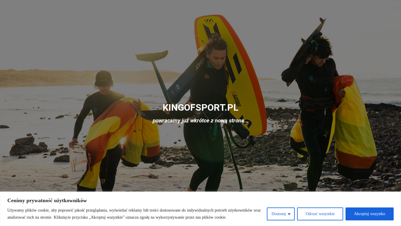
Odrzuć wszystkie (320, 214)
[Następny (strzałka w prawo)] (390, 113)
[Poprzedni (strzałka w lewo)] (10, 113)
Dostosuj (279, 214)
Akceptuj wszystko (369, 214)
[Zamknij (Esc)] (381, 6)
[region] (200, 209)
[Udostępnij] (394, 6)
